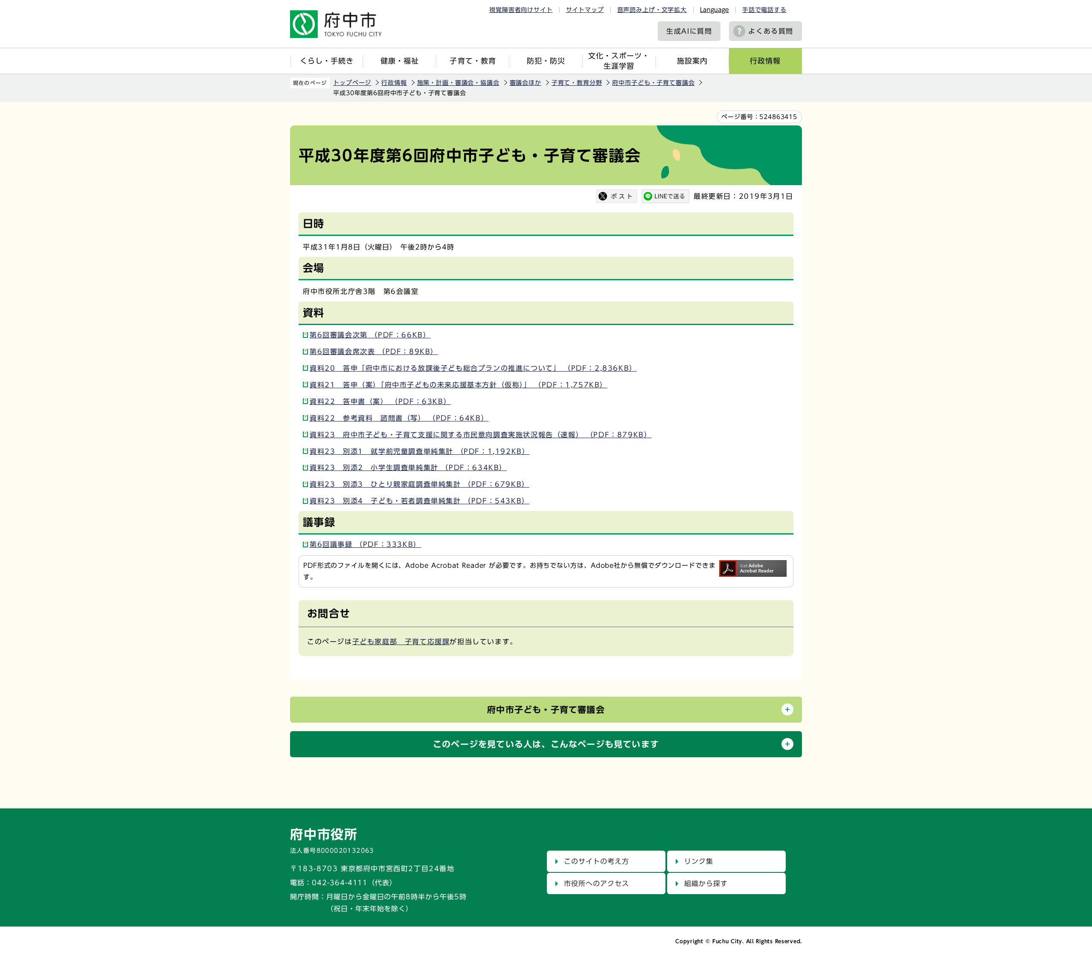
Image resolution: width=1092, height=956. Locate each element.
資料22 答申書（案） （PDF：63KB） (380, 401)
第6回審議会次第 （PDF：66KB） (370, 334)
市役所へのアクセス (596, 883)
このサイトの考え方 (596, 861)
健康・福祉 (399, 60)
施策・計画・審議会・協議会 (458, 83)
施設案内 (692, 60)
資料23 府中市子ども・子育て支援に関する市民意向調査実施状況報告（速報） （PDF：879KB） (480, 434)
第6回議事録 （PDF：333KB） (365, 544)
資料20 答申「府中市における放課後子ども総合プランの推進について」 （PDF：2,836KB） (473, 368)
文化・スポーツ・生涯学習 (619, 61)
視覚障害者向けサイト (520, 10)
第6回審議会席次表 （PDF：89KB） (374, 351)
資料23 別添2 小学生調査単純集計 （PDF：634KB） (408, 467)
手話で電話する (764, 10)
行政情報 (765, 60)
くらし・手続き (327, 60)
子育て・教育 (473, 60)
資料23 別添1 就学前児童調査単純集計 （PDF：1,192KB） (419, 451)
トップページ (352, 83)
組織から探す (706, 883)
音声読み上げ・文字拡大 (652, 10)
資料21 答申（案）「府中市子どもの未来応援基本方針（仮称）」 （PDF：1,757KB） (458, 384)
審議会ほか (525, 83)
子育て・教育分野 (577, 83)
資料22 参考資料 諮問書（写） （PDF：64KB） (399, 418)
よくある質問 (770, 31)
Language (714, 10)
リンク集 (698, 861)
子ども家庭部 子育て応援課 (401, 641)
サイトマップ (585, 10)
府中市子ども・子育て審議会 (653, 83)
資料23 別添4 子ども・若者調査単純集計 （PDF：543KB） (419, 500)
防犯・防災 (546, 60)
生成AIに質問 (689, 31)
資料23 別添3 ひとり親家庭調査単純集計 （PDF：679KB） (419, 484)
